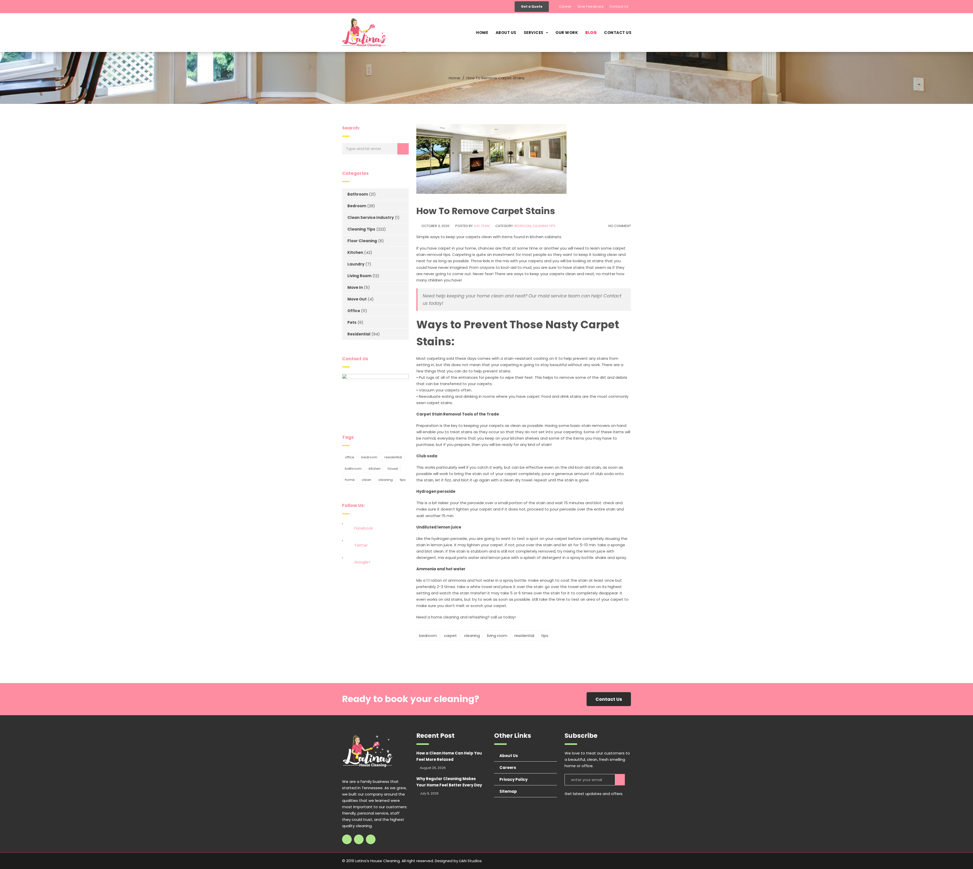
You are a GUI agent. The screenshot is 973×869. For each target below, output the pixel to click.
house (393, 468)
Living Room (359, 275)
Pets (352, 322)
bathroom (353, 468)
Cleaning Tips (543, 225)
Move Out (357, 299)
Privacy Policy (513, 779)
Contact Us (618, 6)
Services (534, 32)
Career (565, 6)
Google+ (362, 562)
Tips (544, 635)
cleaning (472, 635)
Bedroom (522, 225)
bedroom (428, 635)
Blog (591, 32)
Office (353, 310)
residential (524, 635)
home (350, 479)
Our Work (566, 32)
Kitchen (355, 252)
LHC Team (482, 225)
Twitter (361, 545)
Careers (507, 767)
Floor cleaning (362, 240)
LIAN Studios (470, 860)
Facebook (363, 528)
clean (366, 479)
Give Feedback (590, 6)
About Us (506, 32)
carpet (450, 635)
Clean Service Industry (370, 217)
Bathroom (357, 194)
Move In (355, 287)
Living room (497, 635)
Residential (358, 334)
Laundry (355, 264)
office (349, 457)
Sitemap (508, 791)
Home (482, 32)
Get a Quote (531, 6)
